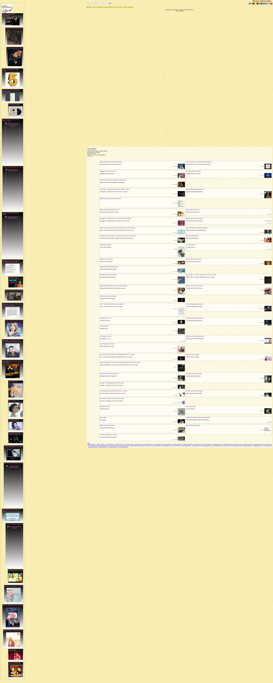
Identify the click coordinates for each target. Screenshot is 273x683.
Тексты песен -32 (216, 445)
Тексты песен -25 (145, 445)
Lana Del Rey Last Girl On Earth (14, 28)
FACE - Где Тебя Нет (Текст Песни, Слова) (111, 304)
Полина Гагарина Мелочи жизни (14, 586)
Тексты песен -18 (258, 444)
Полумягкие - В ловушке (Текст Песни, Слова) (11, 90)
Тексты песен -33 (226, 445)
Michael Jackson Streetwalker (15, 48)
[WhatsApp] (267, 3)
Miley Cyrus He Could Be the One (195, 336)
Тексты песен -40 (113, 447)
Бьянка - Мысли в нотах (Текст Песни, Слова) (11, 120)
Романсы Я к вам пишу (106, 259)
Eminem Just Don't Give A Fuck (194, 285)
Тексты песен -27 (165, 445)
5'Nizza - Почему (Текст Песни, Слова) (10, 70)
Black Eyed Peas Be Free (193, 209)
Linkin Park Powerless (106, 244)
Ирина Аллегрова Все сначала (14, 321)
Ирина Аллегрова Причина (107, 425)
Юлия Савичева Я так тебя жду (14, 290)
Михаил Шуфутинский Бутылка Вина (197, 227)
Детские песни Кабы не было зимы (13, 605)
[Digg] (257, 3)
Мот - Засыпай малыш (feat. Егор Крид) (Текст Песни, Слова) (117, 354)
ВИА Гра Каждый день (192, 235)
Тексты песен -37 (267, 445)
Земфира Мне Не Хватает (193, 171)
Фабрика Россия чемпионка (108, 171)
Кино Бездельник (13, 277)
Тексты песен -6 (139, 444)
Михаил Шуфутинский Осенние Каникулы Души (113, 285)
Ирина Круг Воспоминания (194, 373)
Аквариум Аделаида (14, 433)
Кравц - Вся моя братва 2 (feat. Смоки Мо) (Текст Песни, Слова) (117, 227)
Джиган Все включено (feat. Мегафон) (110, 198)
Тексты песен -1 (91, 444)
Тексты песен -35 (247, 445)
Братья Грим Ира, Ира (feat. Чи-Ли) (109, 209)
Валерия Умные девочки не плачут (13, 167)
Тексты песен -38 (92, 447)
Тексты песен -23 (125, 445)
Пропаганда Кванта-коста (15, 570)
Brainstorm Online (105, 406)
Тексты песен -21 (104, 445)
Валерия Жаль (104, 326)
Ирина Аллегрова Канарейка (194, 390)
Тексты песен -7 (149, 444)
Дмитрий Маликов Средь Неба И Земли (111, 162)
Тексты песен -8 (158, 444)
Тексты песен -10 (177, 444)
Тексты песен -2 (101, 444)
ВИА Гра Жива (13, 649)
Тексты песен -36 (257, 445)
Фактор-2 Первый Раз (15, 663)
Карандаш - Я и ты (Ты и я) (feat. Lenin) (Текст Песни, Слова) (11, 261)
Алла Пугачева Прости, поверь (109, 434)
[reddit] (259, 3)
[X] (253, 3)
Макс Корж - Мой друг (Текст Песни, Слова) (112, 398)
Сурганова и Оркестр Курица (108, 296)
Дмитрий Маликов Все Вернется (109, 373)
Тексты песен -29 (186, 445)
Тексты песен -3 (110, 444)
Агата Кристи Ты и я (105, 336)
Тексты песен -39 (102, 447)
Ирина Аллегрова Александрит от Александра (113, 180)
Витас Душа (103, 417)
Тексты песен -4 (120, 444)
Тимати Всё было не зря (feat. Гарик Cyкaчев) (199, 162)
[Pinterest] (271, 3)
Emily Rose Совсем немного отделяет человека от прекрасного (118, 235)
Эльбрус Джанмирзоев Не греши (13, 446)
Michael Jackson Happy (192, 354)
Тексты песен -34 (237, 445)
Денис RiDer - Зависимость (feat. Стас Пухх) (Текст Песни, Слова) (11, 341)
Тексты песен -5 (129, 444)
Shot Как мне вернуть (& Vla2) (194, 218)
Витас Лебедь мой (14, 400)
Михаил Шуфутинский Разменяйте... (8, 15)
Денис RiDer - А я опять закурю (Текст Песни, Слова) (201, 274)
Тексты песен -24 (135, 445)
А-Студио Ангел (191, 244)
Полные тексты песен (262, 1)
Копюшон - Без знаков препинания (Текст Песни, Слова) (12, 304)
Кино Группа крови (14, 104)
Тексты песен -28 (176, 445)
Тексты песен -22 (115, 445)
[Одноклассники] (251, 3)
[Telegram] (269, 3)
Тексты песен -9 (168, 444)
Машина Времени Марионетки (195, 189)
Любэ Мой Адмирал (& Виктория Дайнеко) (198, 417)
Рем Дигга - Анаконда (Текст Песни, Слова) (112, 383)
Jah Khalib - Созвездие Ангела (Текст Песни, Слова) (114, 189)
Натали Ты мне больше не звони (13, 463)
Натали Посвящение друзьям (14, 524)
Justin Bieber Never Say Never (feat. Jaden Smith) (12, 361)
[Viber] (265, 3)
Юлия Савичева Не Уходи (107, 343)
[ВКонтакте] (249, 3)
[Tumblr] (263, 3)
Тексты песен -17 (248, 444)
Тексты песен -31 (206, 445)
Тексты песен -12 (197, 444)
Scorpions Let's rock (105, 318)
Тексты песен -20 (94, 445)
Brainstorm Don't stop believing (108, 274)
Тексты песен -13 (208, 444)
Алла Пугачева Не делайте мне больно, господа (113, 390)
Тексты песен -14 (218, 444)
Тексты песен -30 (196, 445)
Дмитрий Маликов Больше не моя (13, 630)
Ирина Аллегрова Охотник (194, 259)
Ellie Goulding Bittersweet (193, 425)
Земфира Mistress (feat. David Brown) (10, 214)
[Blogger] (255, 3)
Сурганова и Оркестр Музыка (194, 318)
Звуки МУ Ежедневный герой (194, 304)
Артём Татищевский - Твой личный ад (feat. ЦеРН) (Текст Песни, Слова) (120, 362)
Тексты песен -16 (238, 444)
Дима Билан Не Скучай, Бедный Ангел (11, 510)
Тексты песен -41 (123, 447)
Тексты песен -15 (228, 444)
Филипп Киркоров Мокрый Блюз (109, 266)
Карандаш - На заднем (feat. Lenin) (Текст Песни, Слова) (115, 218)
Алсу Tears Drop (191, 406)
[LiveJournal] (261, 3)
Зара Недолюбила (14, 420)
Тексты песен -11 (187, 444)
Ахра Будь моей (13, 381)
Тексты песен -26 (155, 445)
